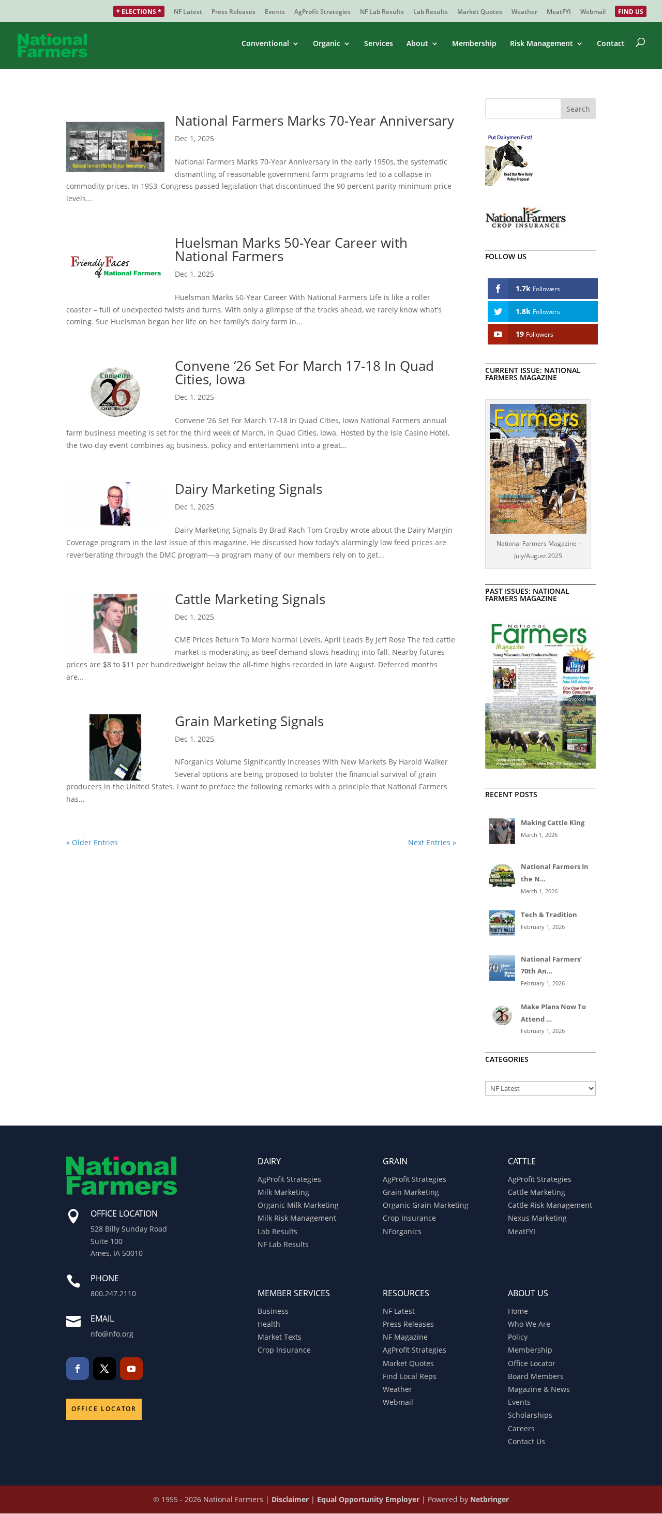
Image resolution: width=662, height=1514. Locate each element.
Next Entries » (432, 842)
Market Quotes (479, 12)
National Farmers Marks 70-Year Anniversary (314, 120)
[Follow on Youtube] (131, 1368)
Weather (524, 12)
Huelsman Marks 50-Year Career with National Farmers (291, 249)
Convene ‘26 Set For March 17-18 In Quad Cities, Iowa (304, 372)
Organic (326, 44)
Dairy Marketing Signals (248, 488)
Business (273, 1311)
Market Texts (280, 1337)
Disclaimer (290, 1499)
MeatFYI (559, 12)
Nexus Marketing (537, 1218)
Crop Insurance (409, 1218)
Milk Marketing (283, 1192)
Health (269, 1324)
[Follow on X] (104, 1368)
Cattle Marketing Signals (250, 599)
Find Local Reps (410, 1376)
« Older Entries (92, 842)
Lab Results (430, 12)
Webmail (593, 12)
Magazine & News (539, 1389)
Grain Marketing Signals (249, 721)
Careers (521, 1428)
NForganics (402, 1231)
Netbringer (489, 1499)
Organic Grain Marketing (426, 1205)
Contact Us (526, 1441)
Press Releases (233, 12)
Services (378, 44)
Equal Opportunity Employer (368, 1499)
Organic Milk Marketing (298, 1205)
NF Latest (188, 12)
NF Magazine (405, 1337)
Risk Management (541, 44)
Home (518, 1311)
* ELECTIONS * (138, 12)
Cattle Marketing (536, 1192)
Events (275, 12)
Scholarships (530, 1415)
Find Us (630, 12)
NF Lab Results (382, 12)
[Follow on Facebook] (77, 1368)
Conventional (265, 44)
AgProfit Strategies (322, 12)
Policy (518, 1337)
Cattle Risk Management (550, 1205)
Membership (474, 44)
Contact (611, 44)
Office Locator (104, 1408)
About (417, 44)
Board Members (536, 1376)
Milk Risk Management (297, 1218)
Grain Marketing (411, 1192)
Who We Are (529, 1324)
